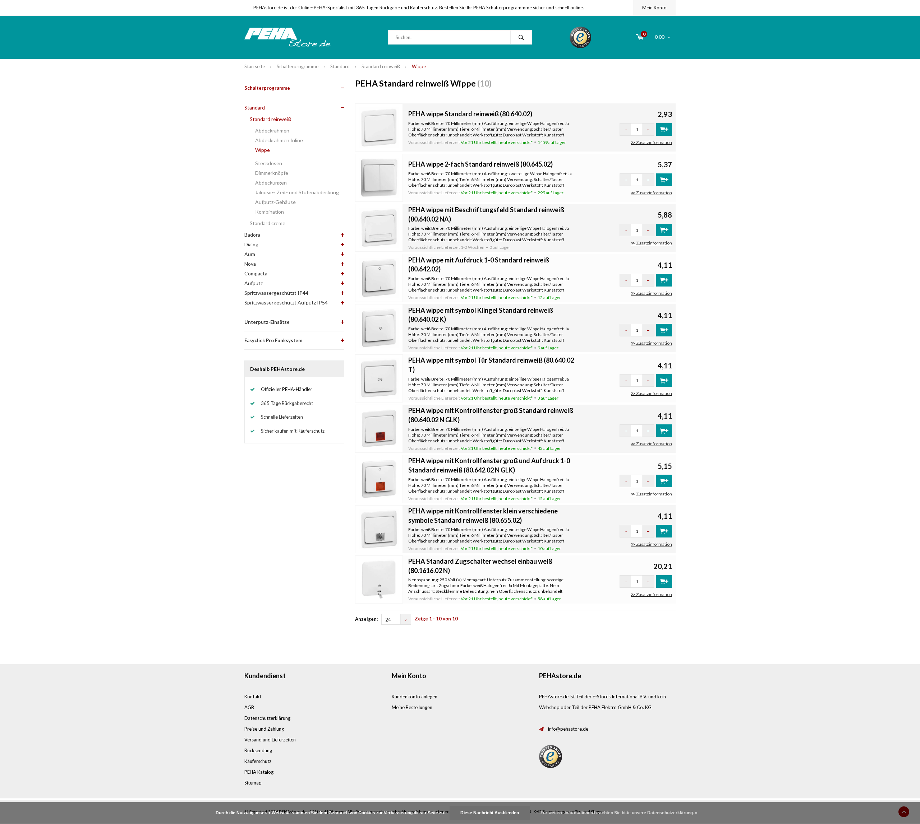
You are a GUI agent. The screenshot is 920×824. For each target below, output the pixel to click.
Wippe (419, 66)
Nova (250, 264)
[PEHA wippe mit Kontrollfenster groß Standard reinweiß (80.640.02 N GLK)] (379, 428)
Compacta (255, 273)
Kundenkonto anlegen (414, 696)
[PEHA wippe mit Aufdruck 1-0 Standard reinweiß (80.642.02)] (379, 277)
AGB (249, 707)
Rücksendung (258, 750)
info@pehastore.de (568, 729)
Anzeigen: (366, 619)
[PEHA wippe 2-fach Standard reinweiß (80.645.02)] (379, 177)
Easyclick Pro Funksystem (273, 340)
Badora (252, 235)
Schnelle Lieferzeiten (282, 417)
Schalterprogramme (297, 66)
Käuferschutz (257, 761)
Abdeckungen (271, 183)
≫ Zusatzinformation (651, 142)
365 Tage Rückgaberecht (287, 403)
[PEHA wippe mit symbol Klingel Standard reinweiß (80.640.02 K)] (379, 328)
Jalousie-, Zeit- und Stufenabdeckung (297, 192)
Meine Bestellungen (412, 707)
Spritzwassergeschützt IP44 (276, 293)
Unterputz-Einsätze (267, 322)
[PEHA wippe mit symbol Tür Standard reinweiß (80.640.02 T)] (379, 378)
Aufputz (253, 283)
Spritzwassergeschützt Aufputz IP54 (286, 302)
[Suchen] (521, 37)
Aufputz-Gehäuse (275, 202)
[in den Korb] (664, 129)
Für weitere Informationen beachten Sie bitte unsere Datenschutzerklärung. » (619, 812)
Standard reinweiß (381, 66)
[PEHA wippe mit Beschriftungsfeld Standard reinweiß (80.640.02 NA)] (379, 227)
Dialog (251, 244)
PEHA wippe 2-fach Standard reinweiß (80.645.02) (480, 164)
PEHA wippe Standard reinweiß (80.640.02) (470, 114)
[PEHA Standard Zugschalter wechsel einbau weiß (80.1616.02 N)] (379, 579)
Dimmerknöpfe (271, 173)
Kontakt (252, 696)
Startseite (254, 66)
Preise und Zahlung (264, 729)
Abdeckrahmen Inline (279, 140)
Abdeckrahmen (272, 130)
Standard (340, 66)
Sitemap (253, 783)
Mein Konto (654, 7)
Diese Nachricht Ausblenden (489, 812)
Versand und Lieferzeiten (270, 739)
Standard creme (267, 223)
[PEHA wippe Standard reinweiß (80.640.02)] (379, 127)
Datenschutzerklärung (267, 718)
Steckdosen (268, 163)
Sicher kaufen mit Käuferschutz (293, 431)
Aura (249, 254)
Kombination (269, 212)
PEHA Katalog (258, 772)
